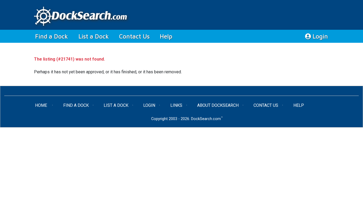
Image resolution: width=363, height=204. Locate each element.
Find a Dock (54, 36)
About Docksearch (218, 105)
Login (319, 36)
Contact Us (134, 36)
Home (46, 105)
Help (166, 36)
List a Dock (93, 36)
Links (176, 105)
